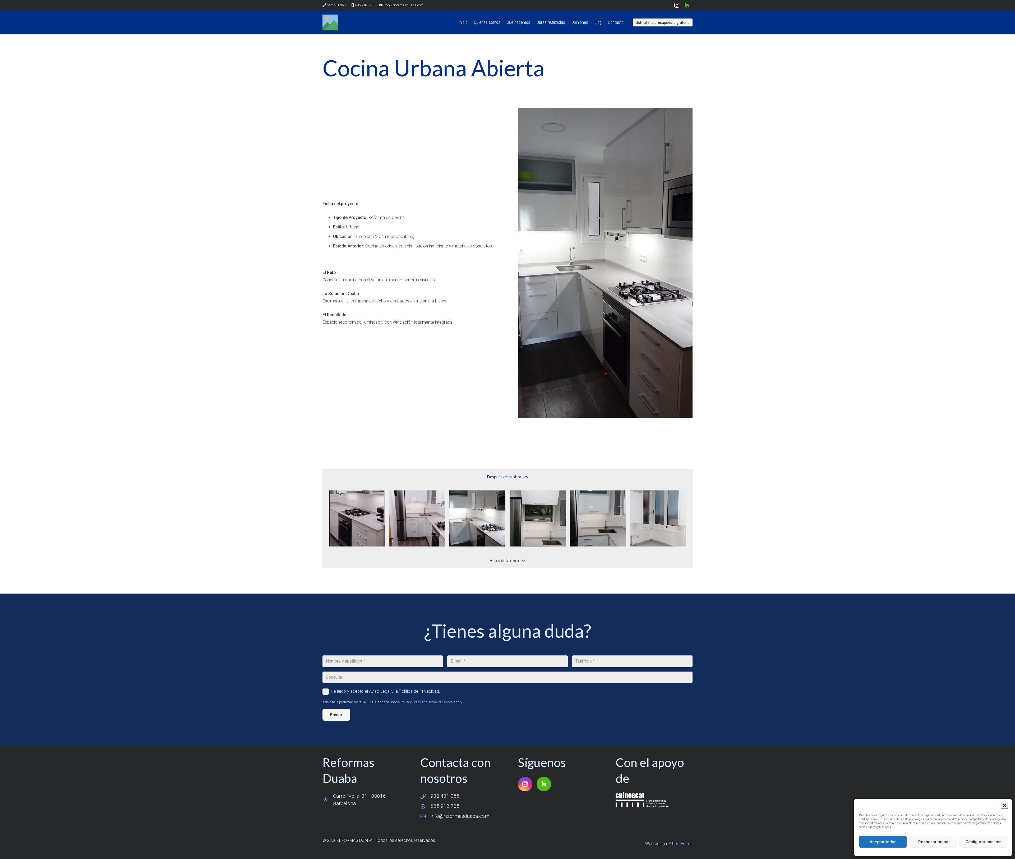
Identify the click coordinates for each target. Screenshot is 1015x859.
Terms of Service (440, 702)
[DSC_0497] (538, 518)
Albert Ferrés (681, 843)
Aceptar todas (883, 841)
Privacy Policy (410, 702)
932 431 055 (445, 796)
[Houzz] (687, 5)
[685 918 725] (425, 806)
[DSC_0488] (357, 518)
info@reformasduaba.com (460, 816)
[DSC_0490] (417, 518)
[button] (1004, 805)
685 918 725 (445, 806)
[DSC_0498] (598, 518)
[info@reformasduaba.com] (425, 816)
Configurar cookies (983, 841)
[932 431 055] (425, 796)
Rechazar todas (933, 841)
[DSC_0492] (477, 518)
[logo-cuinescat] (654, 799)
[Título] (330, 22)
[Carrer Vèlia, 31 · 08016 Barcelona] (327, 799)
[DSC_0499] (658, 518)
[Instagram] (676, 5)
